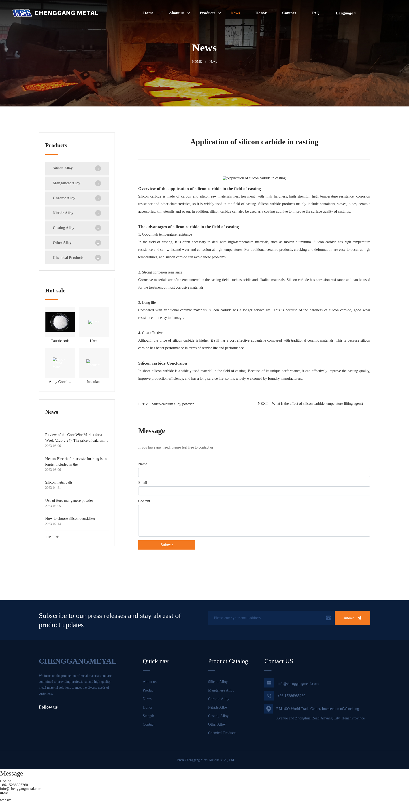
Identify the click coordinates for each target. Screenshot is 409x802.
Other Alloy (217, 724)
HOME (197, 61)
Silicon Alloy (218, 682)
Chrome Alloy (218, 699)
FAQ (315, 13)
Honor (261, 13)
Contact (289, 13)
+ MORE (52, 537)
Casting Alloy (218, 716)
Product (148, 690)
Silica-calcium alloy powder (173, 404)
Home (148, 13)
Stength (148, 716)
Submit (166, 544)
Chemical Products (222, 733)
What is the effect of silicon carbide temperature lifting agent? (317, 403)
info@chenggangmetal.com (292, 683)
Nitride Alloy (218, 707)
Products (207, 13)
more (4, 792)
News (235, 13)
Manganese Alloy (221, 690)
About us (176, 13)
